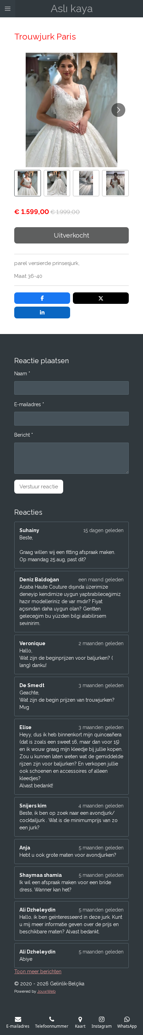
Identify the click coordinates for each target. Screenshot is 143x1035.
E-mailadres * (29, 404)
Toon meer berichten (37, 971)
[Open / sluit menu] (7, 8)
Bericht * (23, 435)
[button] (27, 183)
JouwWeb (46, 991)
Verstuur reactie (38, 487)
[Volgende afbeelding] (118, 110)
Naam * (22, 373)
